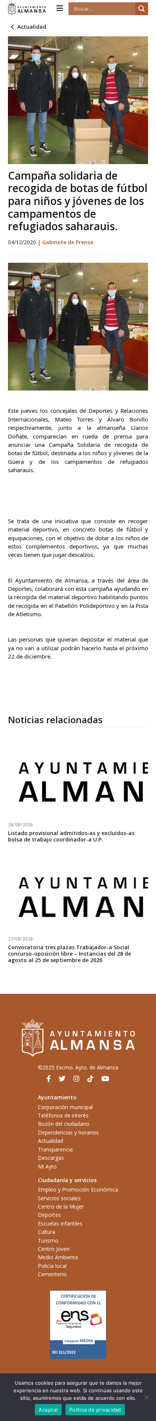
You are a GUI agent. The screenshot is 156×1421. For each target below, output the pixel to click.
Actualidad (31, 26)
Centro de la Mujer (61, 1206)
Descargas (51, 1157)
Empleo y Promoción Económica (78, 1189)
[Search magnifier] (141, 8)
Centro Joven (54, 1248)
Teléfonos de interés (63, 1115)
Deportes (49, 1214)
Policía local (52, 1265)
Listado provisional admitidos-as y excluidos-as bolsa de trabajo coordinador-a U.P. (71, 836)
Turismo (48, 1240)
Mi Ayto (47, 1166)
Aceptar (48, 1410)
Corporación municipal (65, 1107)
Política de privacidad (95, 1410)
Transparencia (55, 1149)
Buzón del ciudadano (63, 1123)
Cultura (46, 1231)
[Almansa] (27, 8)
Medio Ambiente (58, 1257)
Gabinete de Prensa (68, 242)
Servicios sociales (59, 1198)
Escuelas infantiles (60, 1223)
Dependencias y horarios (68, 1132)
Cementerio (52, 1274)
